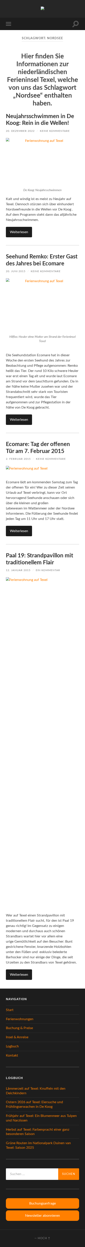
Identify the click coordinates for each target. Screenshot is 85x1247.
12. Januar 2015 (18, 570)
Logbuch (12, 1046)
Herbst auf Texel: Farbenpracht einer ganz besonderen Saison (37, 1132)
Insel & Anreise (17, 1037)
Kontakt (12, 1055)
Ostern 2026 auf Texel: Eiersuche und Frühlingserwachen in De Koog (34, 1104)
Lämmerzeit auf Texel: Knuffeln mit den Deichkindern (35, 1091)
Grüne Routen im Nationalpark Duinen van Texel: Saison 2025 (38, 1145)
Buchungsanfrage (42, 1203)
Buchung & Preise (19, 1028)
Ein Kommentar (48, 570)
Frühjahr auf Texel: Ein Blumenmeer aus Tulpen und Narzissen (41, 1118)
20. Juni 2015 (16, 271)
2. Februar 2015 (18, 459)
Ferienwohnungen (19, 1019)
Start (10, 1010)
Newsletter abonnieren (42, 1215)
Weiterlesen (19, 232)
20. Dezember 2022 (20, 131)
